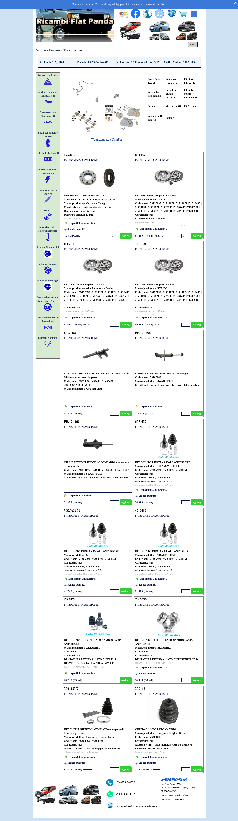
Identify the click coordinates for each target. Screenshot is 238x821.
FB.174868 (143, 333)
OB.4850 (70, 333)
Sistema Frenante (48, 264)
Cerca (192, 44)
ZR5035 (141, 599)
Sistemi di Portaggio (47, 280)
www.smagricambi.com (173, 799)
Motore (48, 210)
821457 (140, 155)
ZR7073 (70, 599)
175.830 (69, 155)
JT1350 (140, 244)
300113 (140, 688)
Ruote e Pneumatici (48, 247)
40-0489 (141, 510)
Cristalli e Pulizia (47, 337)
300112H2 (71, 688)
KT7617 (70, 244)
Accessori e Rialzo (47, 75)
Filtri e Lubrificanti (48, 153)
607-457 (141, 421)
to (56, 230)
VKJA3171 (72, 510)
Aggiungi (125, 235)
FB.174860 (72, 421)
